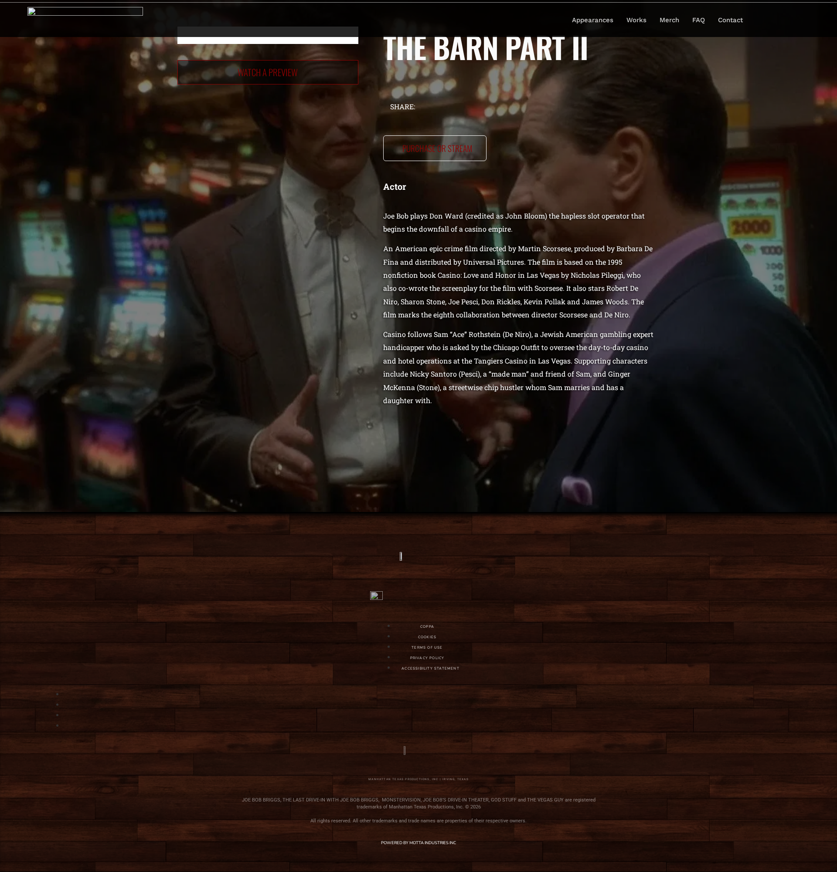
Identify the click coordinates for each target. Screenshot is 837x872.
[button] (769, 20)
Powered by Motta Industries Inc (418, 842)
